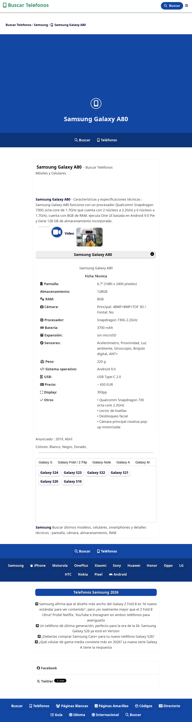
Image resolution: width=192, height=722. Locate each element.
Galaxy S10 (73, 481)
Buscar (175, 5)
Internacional (107, 714)
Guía (58, 714)
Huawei (134, 565)
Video (69, 233)
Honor (152, 565)
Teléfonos (108, 140)
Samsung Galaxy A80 (53, 199)
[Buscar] (166, 5)
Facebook (49, 668)
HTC (68, 574)
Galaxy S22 (96, 472)
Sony (117, 565)
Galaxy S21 (119, 472)
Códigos (145, 706)
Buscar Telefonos (28, 5)
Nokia (83, 574)
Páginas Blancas (74, 706)
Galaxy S (45, 462)
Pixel (98, 574)
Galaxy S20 (49, 481)
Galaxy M (142, 462)
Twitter (47, 681)
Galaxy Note (101, 462)
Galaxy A (123, 462)
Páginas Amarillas (113, 706)
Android (120, 574)
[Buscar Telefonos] (186, 5)
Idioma (78, 714)
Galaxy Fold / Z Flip (72, 462)
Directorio (171, 706)
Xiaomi (100, 565)
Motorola (60, 565)
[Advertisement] (96, 68)
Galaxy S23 (73, 472)
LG (181, 565)
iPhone (39, 565)
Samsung (44, 527)
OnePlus (81, 565)
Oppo (168, 565)
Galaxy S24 (49, 472)
